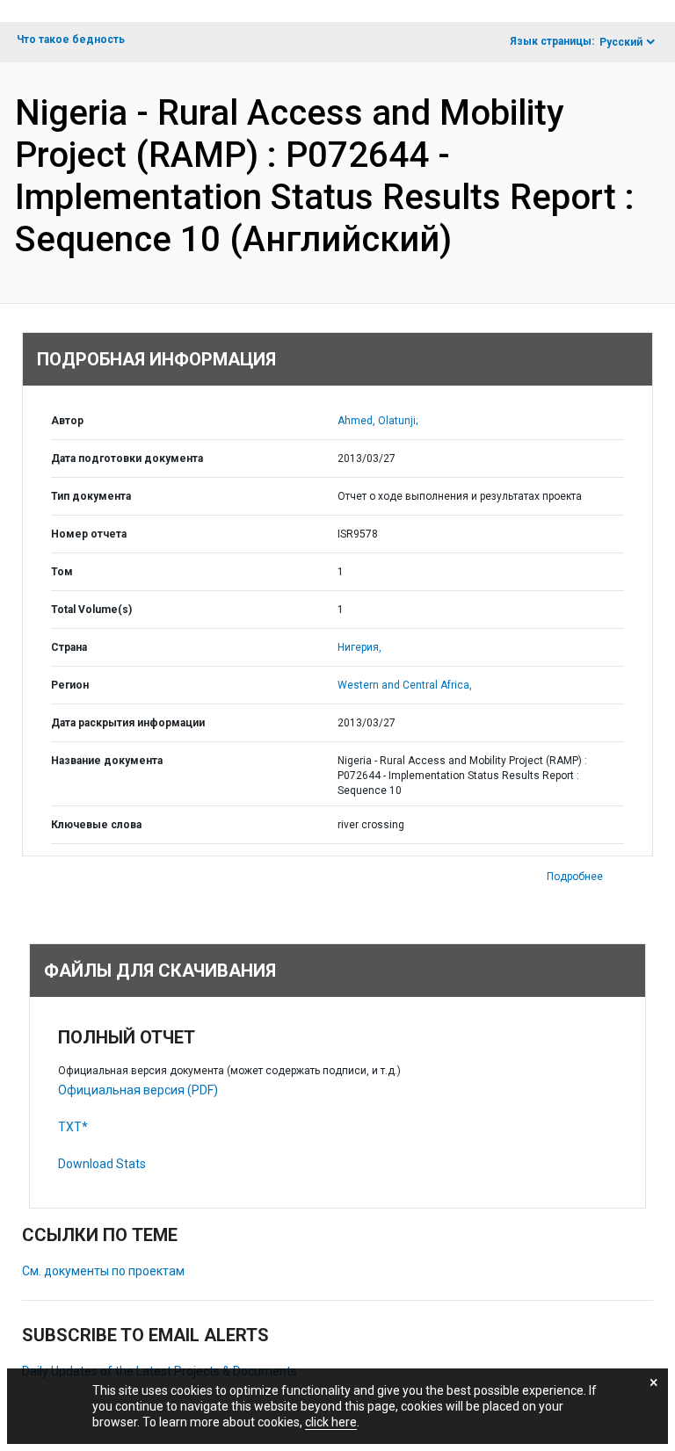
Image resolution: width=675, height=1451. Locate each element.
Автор (67, 421)
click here (331, 1422)
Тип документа (91, 496)
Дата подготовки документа (127, 458)
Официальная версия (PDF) (138, 1090)
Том (62, 572)
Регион (70, 685)
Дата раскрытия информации (128, 723)
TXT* (73, 1127)
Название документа (107, 760)
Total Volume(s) (91, 609)
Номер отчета (89, 534)
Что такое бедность (71, 39)
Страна (69, 647)
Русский (620, 42)
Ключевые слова (96, 825)
